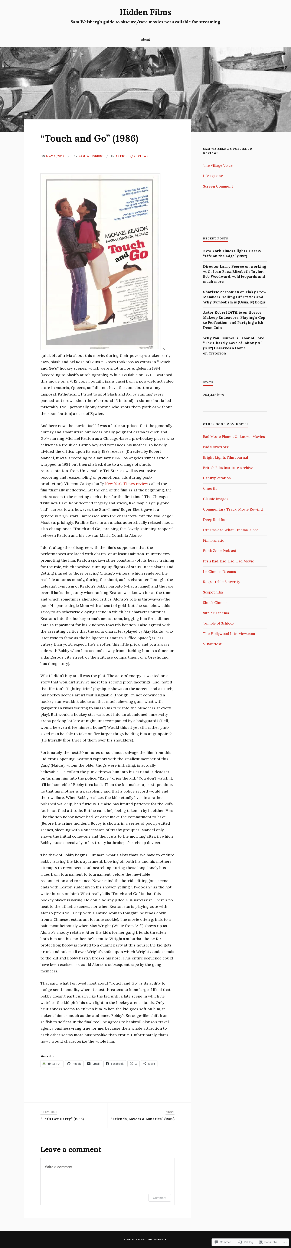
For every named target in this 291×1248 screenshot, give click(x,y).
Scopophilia (213, 592)
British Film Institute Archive (228, 467)
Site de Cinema (216, 613)
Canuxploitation (217, 478)
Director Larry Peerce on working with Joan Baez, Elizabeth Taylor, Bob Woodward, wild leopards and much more (234, 274)
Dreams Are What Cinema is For (230, 530)
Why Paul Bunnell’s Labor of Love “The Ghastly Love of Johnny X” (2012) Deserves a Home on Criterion (233, 346)
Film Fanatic (213, 540)
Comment (159, 1198)
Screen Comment (218, 186)
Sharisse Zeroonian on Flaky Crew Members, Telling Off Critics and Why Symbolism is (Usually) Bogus (235, 297)
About (145, 39)
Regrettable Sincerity (221, 581)
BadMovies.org (216, 447)
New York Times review (127, 483)
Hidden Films (145, 12)
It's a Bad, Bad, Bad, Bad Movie (228, 561)
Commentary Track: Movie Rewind (233, 509)
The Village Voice (218, 165)
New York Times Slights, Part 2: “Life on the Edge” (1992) (232, 253)
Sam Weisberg (91, 156)
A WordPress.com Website (145, 1239)
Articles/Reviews (131, 156)
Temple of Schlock (218, 623)
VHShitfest (212, 644)
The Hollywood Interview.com (229, 633)
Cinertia (210, 488)
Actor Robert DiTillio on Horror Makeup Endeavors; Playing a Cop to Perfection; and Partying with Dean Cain (234, 320)
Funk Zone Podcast (219, 550)
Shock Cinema (215, 602)
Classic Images (215, 499)
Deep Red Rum (216, 519)
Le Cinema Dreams (219, 571)
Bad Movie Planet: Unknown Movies (234, 436)
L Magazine (213, 176)
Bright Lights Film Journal (225, 457)
